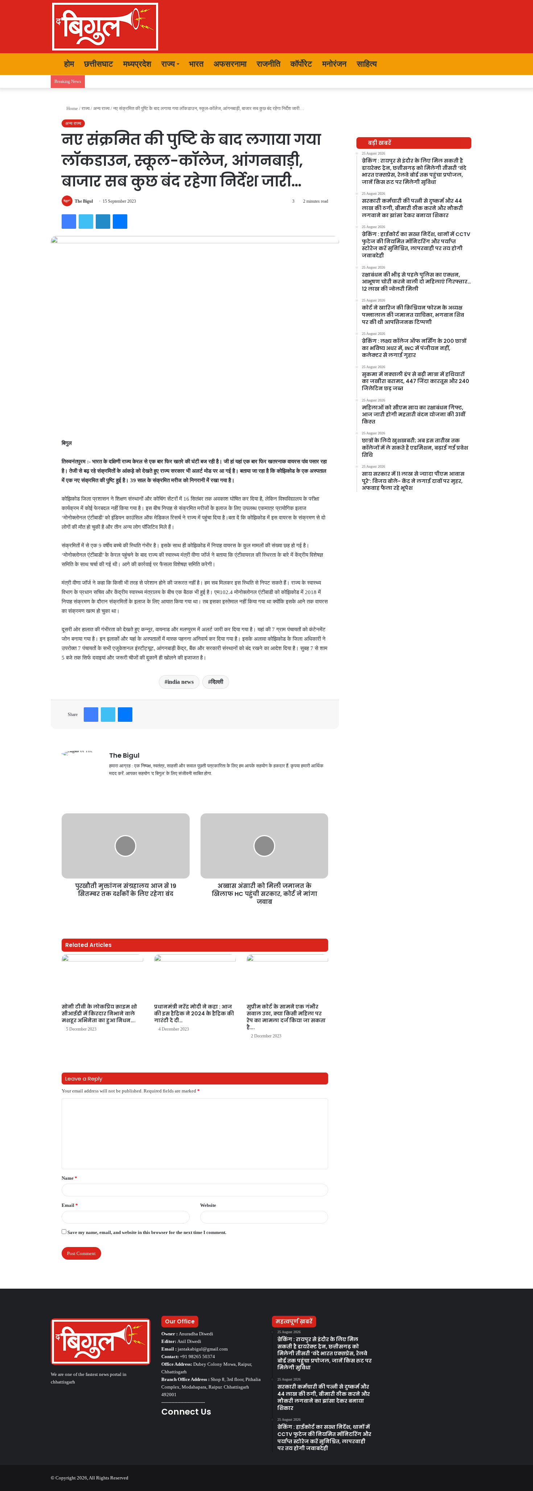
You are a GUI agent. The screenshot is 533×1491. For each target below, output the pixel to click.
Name (69, 1178)
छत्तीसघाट (98, 63)
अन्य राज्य (101, 108)
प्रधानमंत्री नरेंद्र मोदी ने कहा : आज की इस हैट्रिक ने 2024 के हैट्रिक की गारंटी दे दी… (194, 1013)
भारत (196, 63)
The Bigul (84, 201)
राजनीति (268, 63)
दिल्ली (217, 682)
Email (70, 1205)
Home (71, 108)
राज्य (168, 63)
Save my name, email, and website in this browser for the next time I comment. (146, 1232)
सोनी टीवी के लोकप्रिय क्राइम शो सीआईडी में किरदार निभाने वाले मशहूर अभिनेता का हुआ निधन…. (99, 1013)
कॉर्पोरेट (301, 63)
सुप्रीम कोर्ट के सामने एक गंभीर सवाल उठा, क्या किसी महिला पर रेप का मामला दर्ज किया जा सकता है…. (286, 1017)
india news (181, 682)
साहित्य (367, 63)
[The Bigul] (105, 26)
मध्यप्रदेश (137, 63)
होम (68, 63)
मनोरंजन (334, 63)
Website (208, 1205)
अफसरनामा (230, 63)
